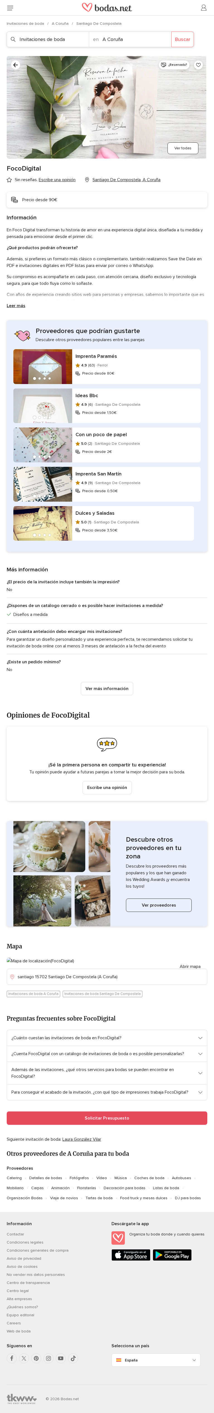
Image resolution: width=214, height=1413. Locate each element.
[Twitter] (24, 1358)
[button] (107, 764)
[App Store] (130, 1259)
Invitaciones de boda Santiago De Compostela (102, 994)
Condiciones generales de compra (38, 1250)
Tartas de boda (99, 1198)
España (131, 1360)
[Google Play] (172, 1259)
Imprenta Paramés (96, 356)
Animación (60, 1188)
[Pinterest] (36, 1358)
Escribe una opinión (107, 787)
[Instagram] (48, 1358)
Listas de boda (166, 1188)
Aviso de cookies (22, 1266)
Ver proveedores (159, 905)
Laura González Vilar (81, 1139)
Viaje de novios (64, 1198)
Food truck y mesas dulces (143, 1198)
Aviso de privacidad (24, 1258)
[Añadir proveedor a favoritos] (198, 64)
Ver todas (182, 148)
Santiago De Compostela (98, 23)
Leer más (16, 306)
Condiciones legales (25, 1242)
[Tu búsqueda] (15, 64)
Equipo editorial (20, 1315)
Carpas (37, 1188)
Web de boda (19, 1331)
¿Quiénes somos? (22, 1307)
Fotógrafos (79, 1178)
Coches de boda (149, 1178)
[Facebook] (12, 1358)
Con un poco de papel (101, 434)
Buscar (182, 39)
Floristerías (86, 1188)
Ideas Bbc (87, 395)
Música (121, 1178)
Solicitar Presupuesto (107, 1118)
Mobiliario (15, 1188)
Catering (14, 1178)
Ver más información (107, 688)
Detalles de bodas (45, 1178)
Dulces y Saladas (95, 513)
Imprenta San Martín (98, 474)
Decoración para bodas (124, 1188)
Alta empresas (19, 1299)
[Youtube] (61, 1358)
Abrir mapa (190, 966)
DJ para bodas (188, 1198)
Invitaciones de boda (26, 23)
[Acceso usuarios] (204, 8)
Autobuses (181, 1178)
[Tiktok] (73, 1358)
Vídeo (101, 1178)
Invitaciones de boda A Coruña (33, 994)
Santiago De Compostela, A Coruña (126, 180)
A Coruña (61, 23)
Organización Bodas (25, 1198)
